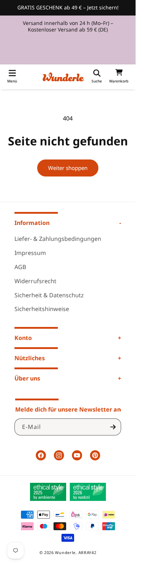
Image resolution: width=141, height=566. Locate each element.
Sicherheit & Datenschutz (49, 295)
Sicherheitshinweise (41, 309)
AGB (20, 267)
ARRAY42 (87, 552)
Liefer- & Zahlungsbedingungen (57, 239)
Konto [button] (23, 338)
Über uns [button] (27, 378)
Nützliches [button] (29, 358)
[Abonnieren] (113, 426)
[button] (12, 77)
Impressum (30, 253)
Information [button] (32, 223)
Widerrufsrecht (35, 281)
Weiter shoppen (67, 167)
